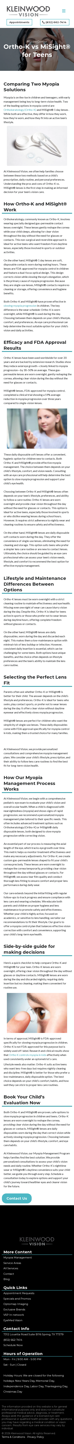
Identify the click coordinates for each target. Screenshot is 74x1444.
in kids (42, 1054)
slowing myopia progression (20, 305)
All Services (10, 1268)
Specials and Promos (17, 1298)
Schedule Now (13, 1345)
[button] (63, 11)
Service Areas (12, 1263)
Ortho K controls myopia (23, 1054)
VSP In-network (13, 1314)
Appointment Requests (18, 1293)
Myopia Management (17, 1257)
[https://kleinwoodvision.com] (28, 11)
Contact (8, 1273)
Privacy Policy (35, 1437)
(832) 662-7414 (12, 1339)
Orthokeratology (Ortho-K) (20, 109)
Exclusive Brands (14, 1309)
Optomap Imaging (15, 1304)
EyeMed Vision (12, 1320)
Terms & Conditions (13, 1437)
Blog (6, 1279)
